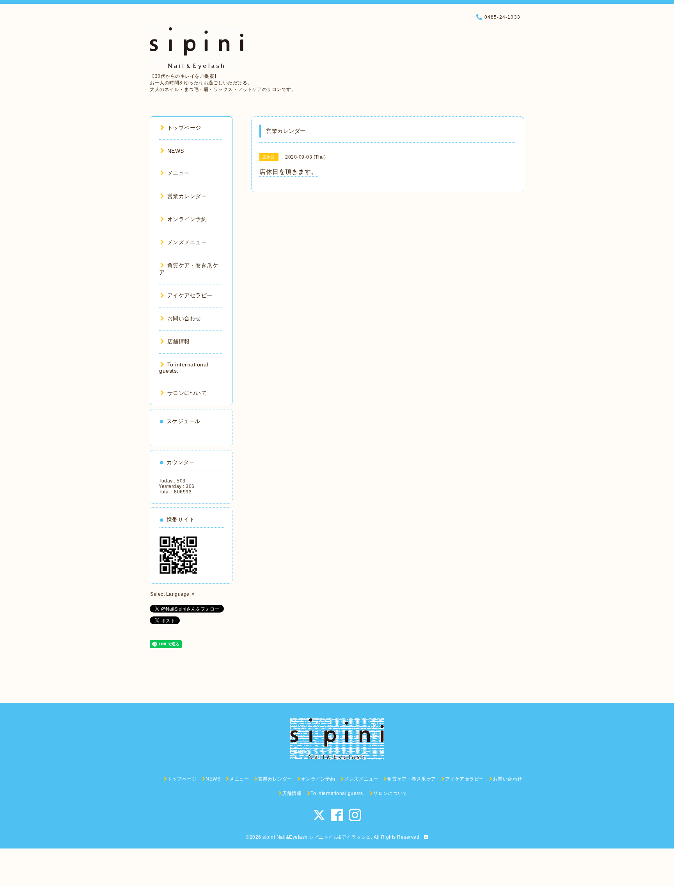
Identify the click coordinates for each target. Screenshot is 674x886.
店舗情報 (178, 341)
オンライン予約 (187, 219)
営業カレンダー (187, 196)
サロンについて (187, 393)
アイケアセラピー (190, 295)
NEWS (175, 151)
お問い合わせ (184, 318)
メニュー (178, 173)
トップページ (184, 128)
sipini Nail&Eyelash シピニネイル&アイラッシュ (317, 837)
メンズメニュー (187, 242)
